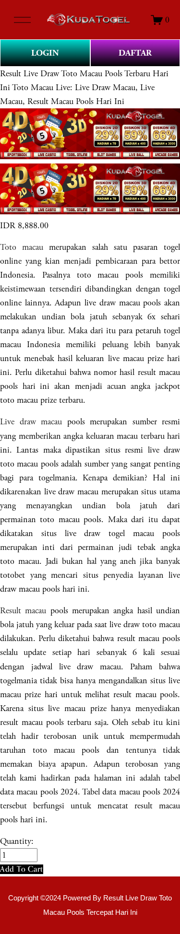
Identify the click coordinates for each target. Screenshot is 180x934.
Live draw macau (31, 421)
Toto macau (21, 247)
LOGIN (45, 53)
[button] (21, 869)
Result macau (23, 610)
